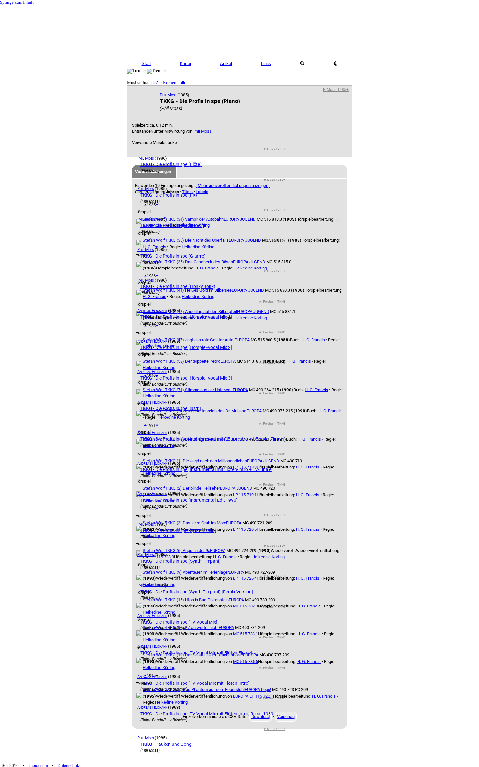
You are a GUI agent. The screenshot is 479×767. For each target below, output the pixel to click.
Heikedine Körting (250, 268)
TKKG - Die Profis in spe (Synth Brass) (178, 530)
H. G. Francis (207, 268)
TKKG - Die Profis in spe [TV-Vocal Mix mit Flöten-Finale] (196, 652)
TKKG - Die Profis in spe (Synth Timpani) (180, 561)
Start (146, 63)
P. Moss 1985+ (336, 89)
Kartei (185, 63)
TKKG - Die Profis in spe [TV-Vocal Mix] (178, 622)
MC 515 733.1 (245, 633)
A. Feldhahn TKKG (272, 301)
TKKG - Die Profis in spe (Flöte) (171, 164)
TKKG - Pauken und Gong (166, 744)
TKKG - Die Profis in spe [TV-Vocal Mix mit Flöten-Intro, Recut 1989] (207, 713)
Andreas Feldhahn (152, 310)
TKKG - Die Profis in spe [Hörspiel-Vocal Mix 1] (186, 317)
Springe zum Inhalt (17, 2)
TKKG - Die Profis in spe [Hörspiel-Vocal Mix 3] (186, 378)
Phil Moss (168, 94)
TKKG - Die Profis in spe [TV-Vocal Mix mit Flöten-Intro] (195, 683)
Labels (202, 191)
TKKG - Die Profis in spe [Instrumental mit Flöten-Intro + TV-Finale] (206, 469)
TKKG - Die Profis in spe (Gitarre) (173, 256)
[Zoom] (302, 64)
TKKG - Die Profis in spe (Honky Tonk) (177, 286)
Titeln (187, 191)
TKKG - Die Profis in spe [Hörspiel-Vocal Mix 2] (186, 347)
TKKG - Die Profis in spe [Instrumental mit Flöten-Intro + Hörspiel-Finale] (212, 439)
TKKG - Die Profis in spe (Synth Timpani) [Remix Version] (196, 591)
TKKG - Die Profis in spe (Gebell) (172, 225)
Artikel (226, 63)
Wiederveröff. (168, 633)
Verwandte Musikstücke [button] (154, 142)
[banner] (239, 31)
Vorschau (286, 716)
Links (266, 63)
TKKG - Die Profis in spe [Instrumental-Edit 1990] (189, 500)
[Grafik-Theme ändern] (335, 64)
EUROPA (240, 389)
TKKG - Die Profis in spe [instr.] (170, 408)
